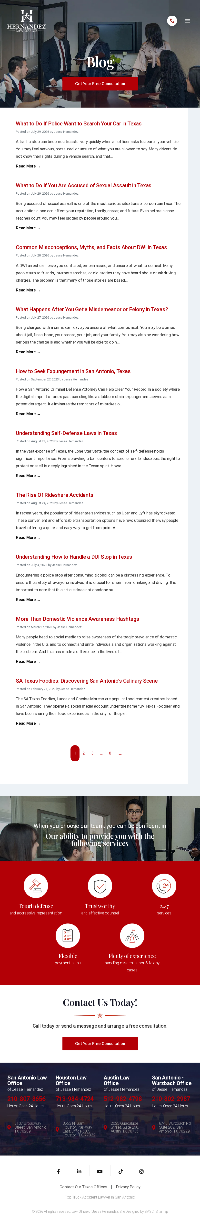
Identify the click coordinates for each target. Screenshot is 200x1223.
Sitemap (162, 1211)
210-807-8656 (26, 1098)
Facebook (58, 1170)
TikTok (120, 1170)
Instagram (141, 1170)
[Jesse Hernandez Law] (26, 20)
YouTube (100, 1170)
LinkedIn (79, 1170)
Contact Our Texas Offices (83, 1187)
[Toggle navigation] (187, 21)
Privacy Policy (128, 1187)
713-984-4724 (75, 1098)
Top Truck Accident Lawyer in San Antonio (100, 1197)
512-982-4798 (123, 1098)
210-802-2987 (171, 1098)
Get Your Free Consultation (100, 83)
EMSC (148, 1211)
